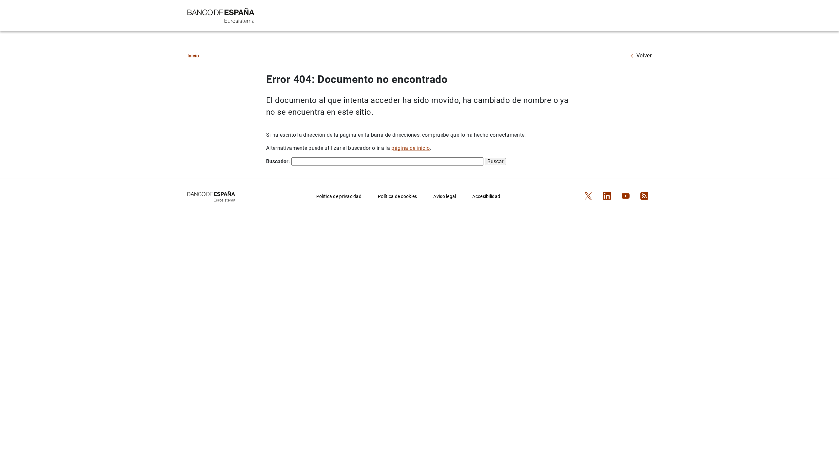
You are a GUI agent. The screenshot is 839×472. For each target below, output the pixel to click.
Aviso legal (444, 196)
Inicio (193, 55)
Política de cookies (397, 196)
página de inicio (410, 148)
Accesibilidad (486, 196)
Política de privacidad (338, 196)
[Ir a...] (221, 15)
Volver (644, 55)
